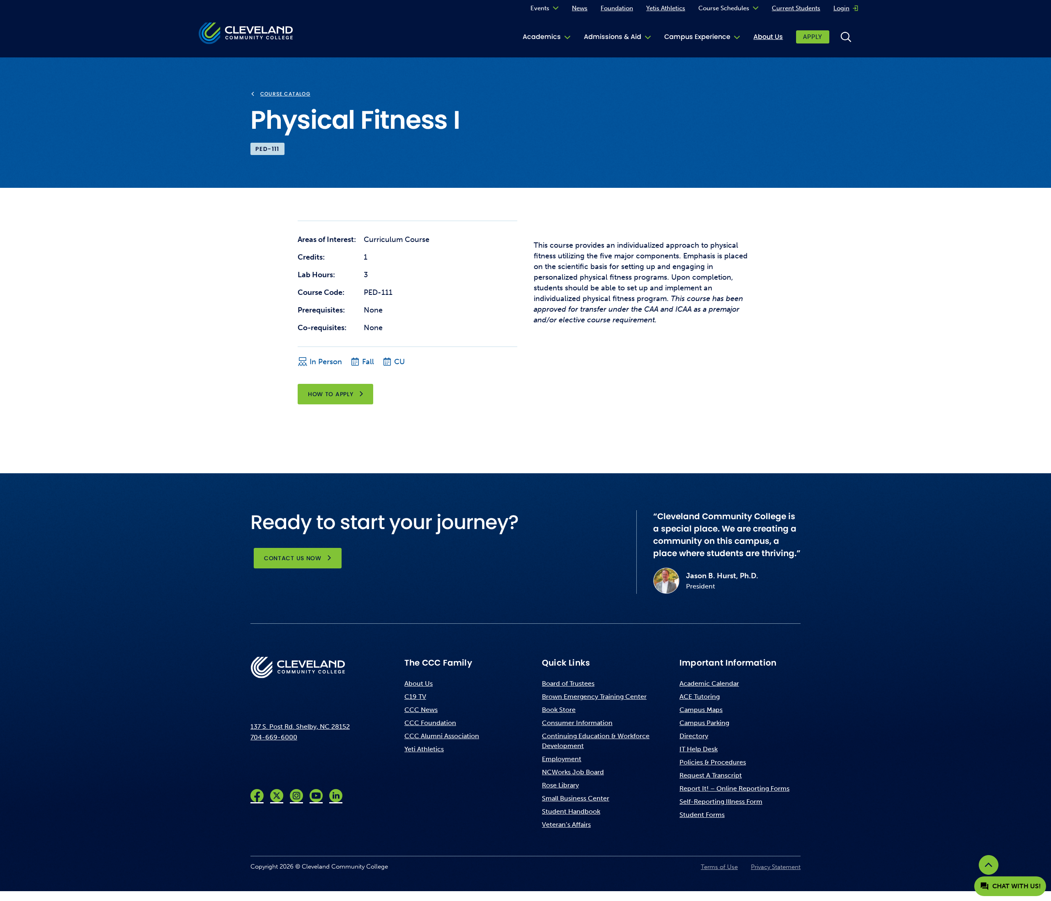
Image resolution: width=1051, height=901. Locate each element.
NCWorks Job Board (573, 772)
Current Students (796, 8)
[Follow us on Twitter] (276, 795)
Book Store (559, 710)
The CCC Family (438, 662)
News (579, 8)
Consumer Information (577, 723)
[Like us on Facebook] (257, 795)
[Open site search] (845, 36)
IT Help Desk (698, 749)
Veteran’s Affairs (566, 824)
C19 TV (415, 696)
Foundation (617, 8)
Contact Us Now (292, 558)
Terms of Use (719, 867)
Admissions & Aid (612, 36)
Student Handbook (571, 811)
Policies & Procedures (712, 762)
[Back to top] (988, 865)
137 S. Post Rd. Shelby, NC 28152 (300, 726)
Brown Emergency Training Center (594, 696)
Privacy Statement (776, 867)
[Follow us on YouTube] (316, 795)
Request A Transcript (710, 775)
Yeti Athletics (424, 749)
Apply (812, 37)
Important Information (727, 662)
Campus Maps (701, 710)
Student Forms (702, 815)
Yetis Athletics (665, 8)
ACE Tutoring (699, 696)
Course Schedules (723, 8)
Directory (693, 736)
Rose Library (560, 785)
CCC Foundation (430, 723)
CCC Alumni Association (441, 736)
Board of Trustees (568, 683)
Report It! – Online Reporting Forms (734, 788)
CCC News (421, 710)
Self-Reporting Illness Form (720, 801)
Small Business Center (575, 798)
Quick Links (566, 662)
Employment (561, 759)
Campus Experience (697, 36)
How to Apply (330, 394)
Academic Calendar (709, 683)
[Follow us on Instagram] (296, 795)
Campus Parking (704, 723)
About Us (768, 36)
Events (539, 8)
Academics (542, 36)
